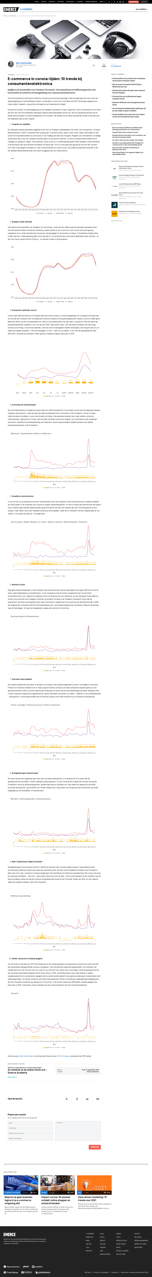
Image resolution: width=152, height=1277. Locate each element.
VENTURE (89, 1244)
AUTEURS (103, 1244)
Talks (37, 1)
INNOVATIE (89, 1251)
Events (43, 1)
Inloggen (144, 1)
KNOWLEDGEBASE (105, 1254)
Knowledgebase (91, 1)
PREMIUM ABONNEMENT (141, 1241)
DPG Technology (63, 1056)
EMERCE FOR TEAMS (140, 1244)
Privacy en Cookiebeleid (101, 1272)
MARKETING (89, 1237)
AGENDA (118, 1234)
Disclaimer (115, 1272)
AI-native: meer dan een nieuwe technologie (127, 140)
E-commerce (12, 16)
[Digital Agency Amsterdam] (12, 1266)
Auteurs (61, 1)
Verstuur (95, 1147)
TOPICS (118, 1237)
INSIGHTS (102, 1241)
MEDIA (88, 1241)
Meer (101, 1)
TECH (87, 1247)
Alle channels (141, 9)
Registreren (134, 1)
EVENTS (102, 1237)
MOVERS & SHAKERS (122, 1251)
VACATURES (137, 1237)
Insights (52, 1)
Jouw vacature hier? (116, 220)
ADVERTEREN (138, 1247)
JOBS (101, 1251)
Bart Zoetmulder (26, 1056)
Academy (80, 1)
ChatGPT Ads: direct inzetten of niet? (125, 132)
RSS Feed (88, 1272)
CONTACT (137, 1234)
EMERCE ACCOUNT (121, 1241)
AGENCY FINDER (121, 1244)
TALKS (102, 1234)
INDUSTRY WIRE (120, 1254)
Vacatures (70, 1)
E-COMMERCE (90, 1234)
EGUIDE (118, 1247)
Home (5, 16)
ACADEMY (103, 1247)
